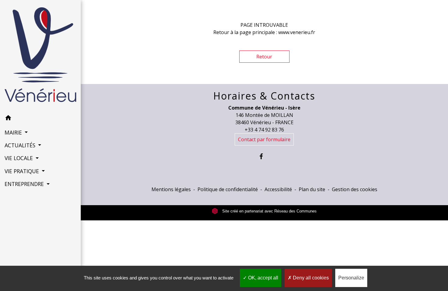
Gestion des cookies (354, 189)
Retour (264, 56)
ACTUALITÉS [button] (21, 145)
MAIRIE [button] (14, 132)
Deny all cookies (310, 277)
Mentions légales (171, 189)
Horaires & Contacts (264, 96)
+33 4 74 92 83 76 (264, 129)
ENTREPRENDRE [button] (25, 184)
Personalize (351, 277)
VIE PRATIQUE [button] (23, 171)
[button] (40, 119)
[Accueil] (40, 56)
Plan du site (312, 189)
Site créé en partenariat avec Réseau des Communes (269, 211)
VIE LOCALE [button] (19, 158)
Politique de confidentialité (227, 189)
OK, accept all (262, 277)
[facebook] (264, 156)
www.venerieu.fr (296, 32)
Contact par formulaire (264, 139)
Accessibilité (278, 189)
